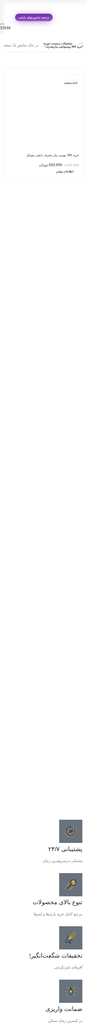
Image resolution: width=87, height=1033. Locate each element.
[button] (43, 804)
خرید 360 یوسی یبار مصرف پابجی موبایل (52, 155)
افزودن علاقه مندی (10, 155)
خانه (81, 43)
